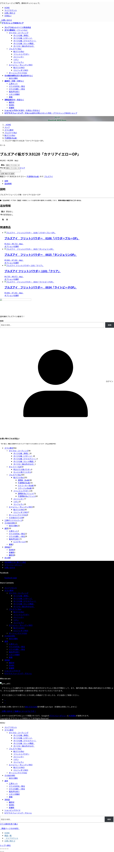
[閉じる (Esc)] (7, 848)
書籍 (10, 97)
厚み (3, 165)
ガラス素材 (8, 590)
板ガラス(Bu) (18, 51)
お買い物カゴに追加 (7, 174)
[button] (57, 826)
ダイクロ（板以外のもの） (24, 46)
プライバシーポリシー (13, 565)
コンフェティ (18, 62)
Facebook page (10, 577)
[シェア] (5, 848)
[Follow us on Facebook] (5, 699)
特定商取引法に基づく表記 (15, 562)
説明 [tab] (6, 181)
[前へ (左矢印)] (1, 851)
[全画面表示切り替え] (3, 848)
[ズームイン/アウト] (1, 848)
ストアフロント (10, 587)
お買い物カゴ (9, 13)
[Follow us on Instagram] (5, 702)
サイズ (2, 167)
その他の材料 (9, 636)
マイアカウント (10, 10)
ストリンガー (18, 56)
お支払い (8, 15)
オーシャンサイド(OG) (18, 72)
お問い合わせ (6, 20)
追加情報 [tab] (8, 183)
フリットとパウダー (21, 54)
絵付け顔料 (13, 78)
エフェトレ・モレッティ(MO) (21, 64)
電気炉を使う (14, 91)
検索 (2, 321)
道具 (6, 641)
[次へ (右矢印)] (3, 851)
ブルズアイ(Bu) (15, 48)
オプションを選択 (11, 246)
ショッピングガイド (12, 670)
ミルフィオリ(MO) (20, 70)
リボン (16, 59)
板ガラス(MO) (19, 67)
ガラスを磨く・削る (17, 89)
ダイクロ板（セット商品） (24, 43)
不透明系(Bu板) (33, 176)
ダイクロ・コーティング (18, 32)
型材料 (11, 105)
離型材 (11, 102)
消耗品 (7, 660)
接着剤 (11, 107)
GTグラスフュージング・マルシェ (18, 673)
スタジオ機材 (14, 94)
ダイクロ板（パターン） (23, 38)
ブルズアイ (48, 176)
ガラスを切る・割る (17, 86)
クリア (22, 167)
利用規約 (72, 715)
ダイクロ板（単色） (21, 35)
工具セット (13, 83)
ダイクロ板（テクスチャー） (25, 40)
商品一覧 (8, 835)
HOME (7, 7)
